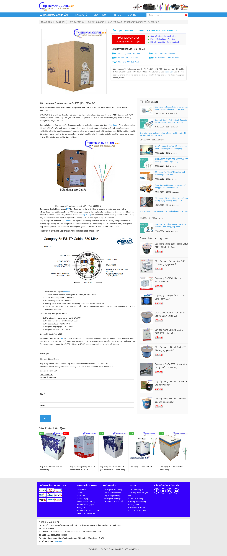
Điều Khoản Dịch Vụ (86, 501)
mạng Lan (169, 72)
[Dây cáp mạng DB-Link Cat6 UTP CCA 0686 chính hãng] (146, 335)
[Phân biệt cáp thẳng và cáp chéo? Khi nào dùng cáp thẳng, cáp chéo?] (146, 228)
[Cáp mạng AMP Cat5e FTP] (74, 61)
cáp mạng (86, 215)
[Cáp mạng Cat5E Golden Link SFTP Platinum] (146, 283)
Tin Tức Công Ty (136, 490)
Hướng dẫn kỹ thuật (112, 499)
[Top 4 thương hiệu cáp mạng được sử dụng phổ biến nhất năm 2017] (146, 189)
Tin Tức (81, 496)
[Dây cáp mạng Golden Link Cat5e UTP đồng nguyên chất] (146, 266)
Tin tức (116, 15)
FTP (68, 209)
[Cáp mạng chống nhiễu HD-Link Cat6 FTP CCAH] (146, 300)
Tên (42, 394)
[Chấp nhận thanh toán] (50, 495)
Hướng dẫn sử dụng (138, 501)
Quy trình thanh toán (112, 493)
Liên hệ (132, 15)
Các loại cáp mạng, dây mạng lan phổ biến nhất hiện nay (164, 211)
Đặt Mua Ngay (128, 39)
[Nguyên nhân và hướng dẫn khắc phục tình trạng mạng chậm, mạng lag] (146, 149)
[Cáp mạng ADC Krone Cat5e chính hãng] (173, 446)
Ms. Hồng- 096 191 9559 (128, 62)
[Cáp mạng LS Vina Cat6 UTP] (143, 446)
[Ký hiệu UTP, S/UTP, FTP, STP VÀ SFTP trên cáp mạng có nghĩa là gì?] (146, 163)
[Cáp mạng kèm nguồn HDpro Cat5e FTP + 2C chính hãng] (146, 249)
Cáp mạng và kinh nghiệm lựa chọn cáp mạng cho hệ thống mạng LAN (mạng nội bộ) (171, 109)
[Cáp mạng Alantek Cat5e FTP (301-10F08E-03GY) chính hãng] (113, 446)
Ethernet (66, 292)
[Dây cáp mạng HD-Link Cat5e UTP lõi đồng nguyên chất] (146, 403)
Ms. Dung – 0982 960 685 (129, 53)
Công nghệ (134, 504)
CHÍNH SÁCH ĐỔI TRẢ (113, 501)
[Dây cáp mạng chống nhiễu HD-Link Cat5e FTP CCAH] (83, 446)
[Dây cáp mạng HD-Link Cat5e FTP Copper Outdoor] (146, 386)
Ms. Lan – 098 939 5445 (164, 53)
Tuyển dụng (83, 499)
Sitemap (58, 541)
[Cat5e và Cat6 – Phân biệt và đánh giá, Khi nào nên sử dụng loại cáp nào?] (146, 123)
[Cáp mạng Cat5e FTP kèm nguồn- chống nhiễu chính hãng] (146, 369)
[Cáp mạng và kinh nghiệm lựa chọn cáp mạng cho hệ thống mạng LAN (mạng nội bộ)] (146, 110)
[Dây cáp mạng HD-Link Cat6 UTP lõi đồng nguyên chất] (146, 352)
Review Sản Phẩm (137, 507)
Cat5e (67, 221)
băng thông (112, 125)
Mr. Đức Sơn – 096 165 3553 (166, 58)
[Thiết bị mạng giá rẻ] (56, 6)
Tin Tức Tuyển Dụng (138, 510)
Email (43, 405)
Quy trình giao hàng (112, 496)
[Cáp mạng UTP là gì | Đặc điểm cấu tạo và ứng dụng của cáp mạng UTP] (146, 202)
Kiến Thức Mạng (136, 499)
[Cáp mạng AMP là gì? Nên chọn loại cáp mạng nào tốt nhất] (146, 176)
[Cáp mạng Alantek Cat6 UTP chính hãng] (54, 446)
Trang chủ (80, 15)
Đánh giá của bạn (48, 371)
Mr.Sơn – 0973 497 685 (128, 58)
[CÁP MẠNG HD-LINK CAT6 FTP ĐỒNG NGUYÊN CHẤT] (146, 317)
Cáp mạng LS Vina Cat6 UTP (141, 467)
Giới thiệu (100, 15)
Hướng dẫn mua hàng (113, 490)
